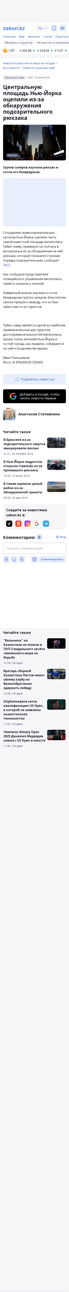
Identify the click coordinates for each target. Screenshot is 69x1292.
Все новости (11, 68)
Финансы (34, 36)
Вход (63, 537)
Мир (22, 36)
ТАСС (6, 265)
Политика (9, 36)
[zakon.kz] (14, 28)
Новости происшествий (39, 68)
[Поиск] (54, 28)
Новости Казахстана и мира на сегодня (29, 63)
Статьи (47, 36)
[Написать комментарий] (34, 548)
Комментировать (52, 559)
